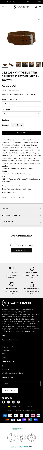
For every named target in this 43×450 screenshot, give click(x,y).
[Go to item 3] (18, 65)
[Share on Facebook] (8, 197)
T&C (3, 354)
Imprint (4, 357)
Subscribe (10, 390)
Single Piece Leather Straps (11, 189)
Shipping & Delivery (8, 347)
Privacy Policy (6, 350)
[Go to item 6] (38, 65)
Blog (3, 366)
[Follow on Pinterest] (18, 402)
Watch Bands (26, 189)
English (30, 406)
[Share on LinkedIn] (20, 197)
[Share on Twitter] (11, 197)
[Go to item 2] (12, 65)
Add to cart (21, 133)
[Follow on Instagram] (13, 402)
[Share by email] (17, 197)
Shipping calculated (19, 94)
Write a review (21, 250)
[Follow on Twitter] (8, 402)
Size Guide (5, 120)
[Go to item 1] (5, 65)
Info (3, 343)
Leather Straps (21, 186)
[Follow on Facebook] (3, 402)
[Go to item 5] (32, 65)
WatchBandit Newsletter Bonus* (13, 373)
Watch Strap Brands (9, 192)
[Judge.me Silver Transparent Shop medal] (11, 437)
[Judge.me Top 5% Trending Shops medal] (31, 437)
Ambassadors (6, 369)
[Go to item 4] (25, 65)
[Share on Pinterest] (14, 197)
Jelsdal (13, 186)
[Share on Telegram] (23, 197)
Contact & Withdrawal (9, 340)
